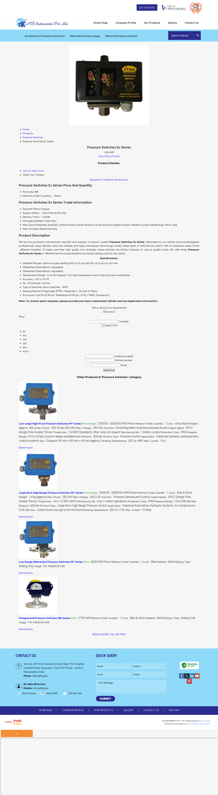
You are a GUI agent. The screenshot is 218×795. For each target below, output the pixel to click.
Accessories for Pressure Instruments (45, 36)
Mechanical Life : (140, 432)
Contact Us (192, 22)
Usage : (49, 566)
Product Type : (122, 436)
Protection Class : (173, 432)
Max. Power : (56, 428)
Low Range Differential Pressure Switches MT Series (51, 561)
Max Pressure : (89, 436)
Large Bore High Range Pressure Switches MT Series (51, 492)
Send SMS (51, 693)
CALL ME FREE (117, 634)
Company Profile (126, 22)
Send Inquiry (121, 179)
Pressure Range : (173, 501)
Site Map (174, 710)
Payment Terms (31, 209)
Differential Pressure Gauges (85, 36)
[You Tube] (196, 678)
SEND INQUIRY (100, 634)
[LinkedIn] (191, 678)
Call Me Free (75, 693)
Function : (135, 428)
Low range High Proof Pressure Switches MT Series (50, 423)
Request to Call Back (102, 179)
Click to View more (33, 170)
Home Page (101, 22)
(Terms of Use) (205, 721)
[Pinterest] (189, 683)
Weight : (33, 497)
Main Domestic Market (35, 228)
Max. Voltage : (90, 428)
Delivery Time (30, 217)
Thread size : (86, 432)
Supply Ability (30, 213)
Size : (70, 440)
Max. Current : (155, 440)
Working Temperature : (122, 440)
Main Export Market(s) (35, 224)
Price (25, 191)
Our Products (152, 22)
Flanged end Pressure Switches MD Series (44, 618)
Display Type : (180, 618)
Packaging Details (33, 221)
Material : (166, 561)
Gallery (172, 22)
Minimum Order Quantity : (151, 423)
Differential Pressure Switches (121, 36)
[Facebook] (181, 678)
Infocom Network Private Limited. (198, 724)
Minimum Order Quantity (36, 195)
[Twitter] (186, 678)
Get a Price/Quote (109, 156)
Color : (178, 423)
